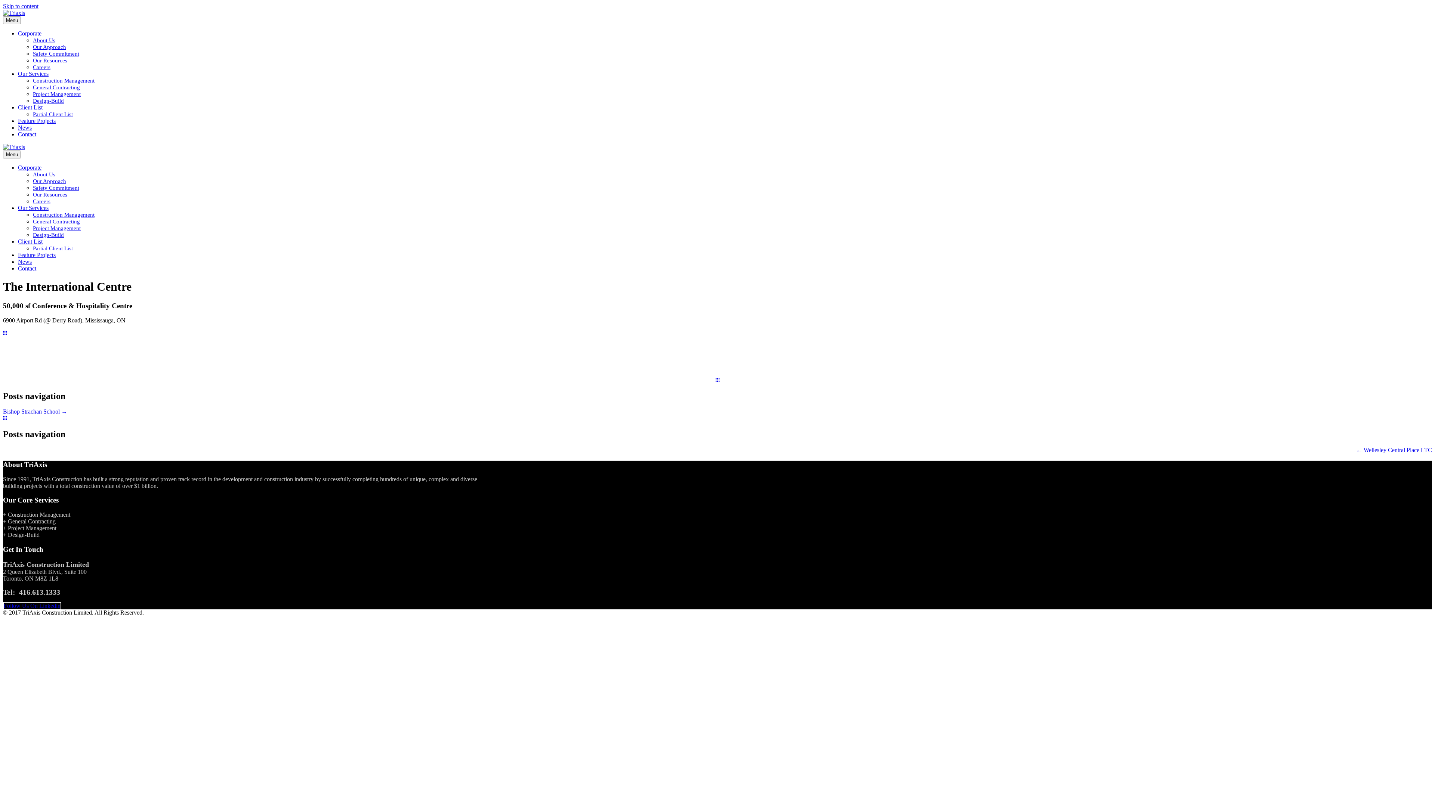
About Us (44, 40)
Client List (30, 107)
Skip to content (20, 6)
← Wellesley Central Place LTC (1394, 450)
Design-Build (48, 101)
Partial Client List (53, 114)
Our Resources (50, 61)
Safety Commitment (56, 54)
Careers (41, 67)
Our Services (33, 74)
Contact (27, 134)
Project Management (57, 94)
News (25, 127)
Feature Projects (37, 121)
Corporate (29, 33)
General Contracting (56, 87)
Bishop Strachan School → (35, 411)
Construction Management (64, 81)
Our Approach (49, 47)
